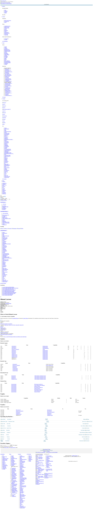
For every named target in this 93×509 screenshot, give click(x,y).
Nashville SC (14, 468)
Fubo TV (30, 456)
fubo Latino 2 (6, 161)
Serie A (5, 29)
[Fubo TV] (2, 228)
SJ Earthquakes (14, 485)
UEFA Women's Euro (37, 390)
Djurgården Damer (8, 303)
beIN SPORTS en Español (6, 243)
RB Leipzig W (14, 348)
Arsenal (5, 46)
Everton (12, 459)
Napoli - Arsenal (40, 476)
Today (5, 10)
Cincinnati (13, 472)
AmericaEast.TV (7, 150)
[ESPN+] (21, 228)
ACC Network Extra (7, 149)
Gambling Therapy (75, 455)
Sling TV (30, 455)
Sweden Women (25, 318)
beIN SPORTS (6, 128)
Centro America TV (7, 156)
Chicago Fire (7, 70)
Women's (3, 181)
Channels (3, 98)
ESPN (5, 130)
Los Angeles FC (7, 84)
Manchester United (7, 50)
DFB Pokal (4, 193)
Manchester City (6, 49)
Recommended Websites (48, 464)
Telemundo (6, 144)
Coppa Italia (6, 34)
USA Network (6, 142)
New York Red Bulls (8, 75)
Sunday (5, 12)
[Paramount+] (14, 228)
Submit (11, 445)
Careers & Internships (49, 461)
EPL (3, 187)
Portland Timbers (7, 90)
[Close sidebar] (0, 296)
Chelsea (5, 47)
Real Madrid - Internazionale (39, 471)
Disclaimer (48, 460)
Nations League (4, 459)
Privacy (47, 459)
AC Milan (5, 57)
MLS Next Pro (6, 165)
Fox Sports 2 (6, 136)
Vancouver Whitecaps (13, 483)
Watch (1, 309)
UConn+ (5, 173)
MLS (3, 185)
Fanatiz (3, 232)
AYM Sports (6, 151)
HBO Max (6, 162)
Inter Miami (13, 469)
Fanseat (1, 326)
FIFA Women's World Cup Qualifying (6, 323)
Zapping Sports (6, 177)
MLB (47, 470)
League (2, 198)
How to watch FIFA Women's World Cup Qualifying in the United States (15, 336)
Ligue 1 (5, 31)
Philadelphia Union (8, 79)
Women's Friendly (37, 386)
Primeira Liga (6, 32)
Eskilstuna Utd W (14, 354)
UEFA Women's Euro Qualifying (39, 385)
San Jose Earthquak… (8, 85)
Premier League (6, 27)
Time (6, 198)
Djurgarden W (14, 346)
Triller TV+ (4, 276)
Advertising (48, 458)
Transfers (1, 312)
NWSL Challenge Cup (49, 365)
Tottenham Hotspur (7, 51)
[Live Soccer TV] (3, 0)
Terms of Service (13, 447)
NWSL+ (5, 168)
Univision (5, 147)
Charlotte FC (7, 72)
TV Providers (29, 454)
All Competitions (5, 41)
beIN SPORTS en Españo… (8, 139)
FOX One (5, 160)
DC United (7, 77)
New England (14, 470)
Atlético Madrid (6, 54)
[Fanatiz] (18, 228)
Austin (13, 495)
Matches (3, 6)
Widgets (47, 457)
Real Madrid (6, 53)
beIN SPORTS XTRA (7, 152)
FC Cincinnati (7, 73)
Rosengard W (14, 350)
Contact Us (48, 467)
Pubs (47, 462)
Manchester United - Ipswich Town (39, 457)
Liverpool (5, 48)
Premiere (5, 169)
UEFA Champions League (6, 218)
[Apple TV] (10, 228)
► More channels (3, 283)
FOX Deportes (6, 146)
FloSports (5, 159)
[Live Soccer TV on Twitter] (40, 482)
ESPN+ (3, 240)
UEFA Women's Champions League (40, 375)
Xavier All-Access (7, 176)
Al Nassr (5, 64)
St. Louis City (14, 487)
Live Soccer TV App (49, 456)
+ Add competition (5, 213)
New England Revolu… (8, 71)
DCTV (3, 261)
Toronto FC (14, 476)
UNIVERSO (6, 145)
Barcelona (5, 52)
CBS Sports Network (7, 131)
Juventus (5, 55)
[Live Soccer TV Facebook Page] (40, 480)
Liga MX (5, 39)
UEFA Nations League (5, 222)
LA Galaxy (7, 93)
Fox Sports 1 (4, 239)
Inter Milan (6, 56)
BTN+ (5, 154)
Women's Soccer (48, 455)
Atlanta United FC (8, 78)
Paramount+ (6, 138)
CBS (5, 129)
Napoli (5, 58)
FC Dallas (6, 86)
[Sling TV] (6, 228)
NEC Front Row (6, 167)
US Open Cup (6, 21)
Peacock (5, 148)
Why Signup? (15, 445)
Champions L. (4, 183)
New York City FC (8, 74)
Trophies (1, 311)
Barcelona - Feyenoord (38, 473)
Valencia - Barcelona (41, 469)
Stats (1, 310)
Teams (1, 202)
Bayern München (7, 60)
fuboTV (5, 140)
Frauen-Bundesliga (46, 348)
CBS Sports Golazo (7, 155)
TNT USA (6, 171)
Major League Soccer (7, 20)
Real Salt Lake (7, 89)
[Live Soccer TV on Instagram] (40, 484)
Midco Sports (6, 164)
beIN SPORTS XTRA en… (22, 483)
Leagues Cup (6, 38)
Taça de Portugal (6, 33)
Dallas (13, 486)
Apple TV (5, 137)
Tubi (5, 172)
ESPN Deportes (6, 134)
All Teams (4, 97)
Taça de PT (4, 192)
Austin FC (7, 94)
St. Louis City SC (7, 87)
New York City (14, 473)
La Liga (5, 28)
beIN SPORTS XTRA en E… (9, 153)
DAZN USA (4, 247)
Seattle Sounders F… (8, 92)
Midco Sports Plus (5, 269)
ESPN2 (5, 132)
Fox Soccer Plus (6, 133)
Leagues (3, 16)
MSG (5, 166)
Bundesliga (6, 30)
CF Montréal (7, 80)
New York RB (14, 474)
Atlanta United (14, 477)
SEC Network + (6, 170)
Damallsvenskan (2, 329)
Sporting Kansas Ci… (8, 95)
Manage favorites (4, 200)
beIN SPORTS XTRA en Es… (7, 257)
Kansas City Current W (15, 349)
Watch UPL (6, 175)
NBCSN (5, 143)
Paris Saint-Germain (7, 62)
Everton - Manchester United (38, 468)
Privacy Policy (6, 447)
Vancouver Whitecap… (8, 83)
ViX (5, 174)
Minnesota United (15, 491)
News (3, 180)
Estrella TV (4, 262)
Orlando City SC (14, 475)
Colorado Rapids (7, 88)
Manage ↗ (4, 202)
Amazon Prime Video (5, 254)
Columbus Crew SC (8, 81)
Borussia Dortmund (7, 61)
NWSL (5, 22)
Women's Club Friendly (4, 332)
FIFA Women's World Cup (38, 384)
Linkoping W (14, 353)
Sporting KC (14, 496)
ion (4, 163)
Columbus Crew (14, 481)
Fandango (5, 158)
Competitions (2, 211)
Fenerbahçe (6, 63)
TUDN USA (6, 141)
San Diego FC (7, 91)
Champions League (5, 458)
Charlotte (13, 471)
